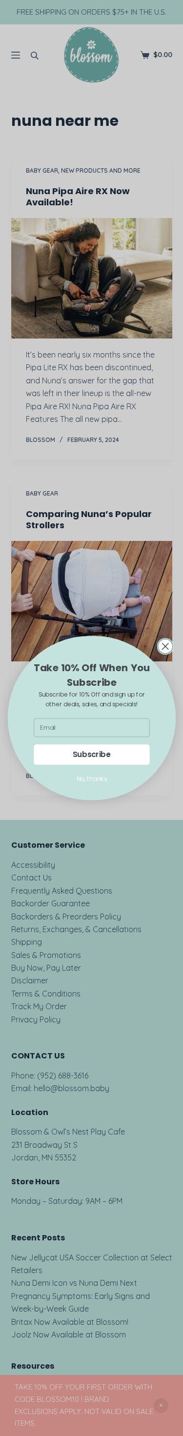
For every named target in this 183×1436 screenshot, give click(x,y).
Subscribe (91, 754)
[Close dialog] (165, 646)
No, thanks (91, 779)
